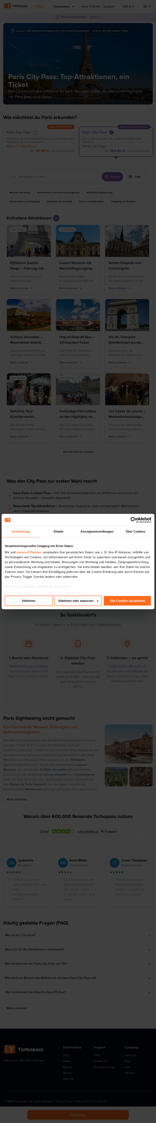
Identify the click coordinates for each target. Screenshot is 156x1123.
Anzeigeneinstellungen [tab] (96, 531)
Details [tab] (59, 531)
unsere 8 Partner (29, 552)
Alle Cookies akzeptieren (127, 600)
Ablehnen (28, 600)
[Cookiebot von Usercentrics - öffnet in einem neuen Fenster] (133, 520)
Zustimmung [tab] (21, 531)
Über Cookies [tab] (135, 531)
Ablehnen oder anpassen (75, 600)
